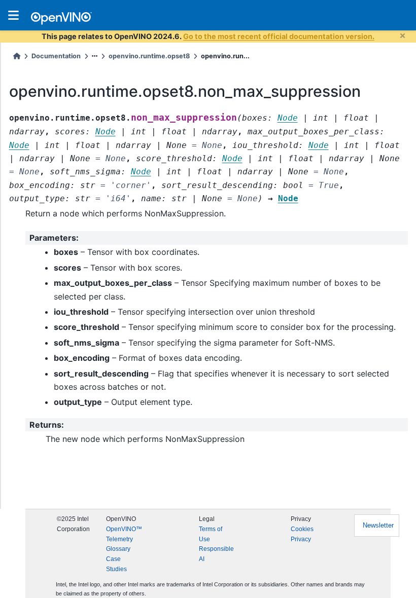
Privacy (301, 539)
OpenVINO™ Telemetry (124, 534)
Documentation (56, 56)
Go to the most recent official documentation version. (278, 36)
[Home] (16, 56)
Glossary (118, 548)
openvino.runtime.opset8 (149, 56)
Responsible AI (216, 554)
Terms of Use (210, 534)
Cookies (302, 529)
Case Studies (116, 564)
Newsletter (378, 525)
